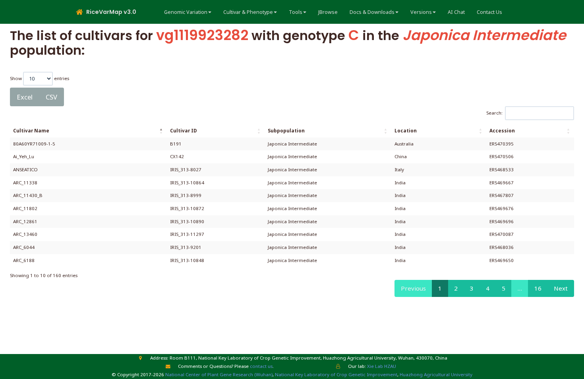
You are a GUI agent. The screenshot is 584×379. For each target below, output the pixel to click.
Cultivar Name (31, 131)
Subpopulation (286, 131)
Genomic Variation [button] (185, 12)
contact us (261, 366)
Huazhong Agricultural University (436, 374)
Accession (502, 131)
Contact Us (489, 12)
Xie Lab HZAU (381, 366)
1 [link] (440, 288)
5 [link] (503, 288)
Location (405, 131)
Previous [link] (413, 288)
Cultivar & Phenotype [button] (248, 12)
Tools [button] (295, 12)
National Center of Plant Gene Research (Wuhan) (219, 374)
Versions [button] (421, 12)
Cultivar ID (183, 131)
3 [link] (472, 288)
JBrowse (328, 12)
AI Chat (456, 12)
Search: (494, 113)
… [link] (520, 288)
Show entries (39, 78)
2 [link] (456, 288)
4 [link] (487, 288)
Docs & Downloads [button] (372, 12)
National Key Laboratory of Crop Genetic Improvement (336, 374)
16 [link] (537, 288)
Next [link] (561, 288)
